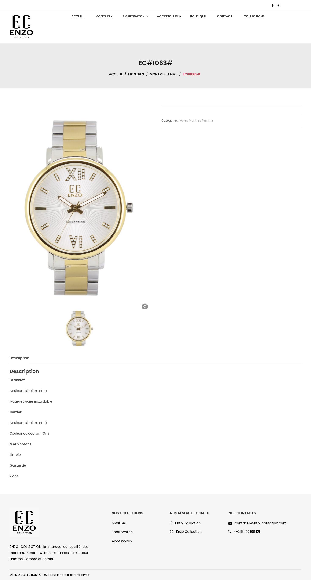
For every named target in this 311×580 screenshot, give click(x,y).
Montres (136, 74)
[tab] (19, 358)
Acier (183, 120)
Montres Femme (163, 74)
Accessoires (122, 541)
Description (19, 358)
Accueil (115, 74)
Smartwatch (122, 531)
